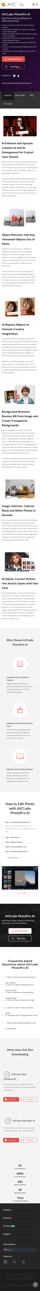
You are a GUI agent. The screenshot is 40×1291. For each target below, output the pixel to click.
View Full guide (12, 858)
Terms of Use (14, 1276)
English (9, 1250)
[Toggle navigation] (37, 4)
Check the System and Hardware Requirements (16, 83)
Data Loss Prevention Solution (23, 1279)
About (6, 1274)
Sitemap (27, 1274)
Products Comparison (16, 1274)
